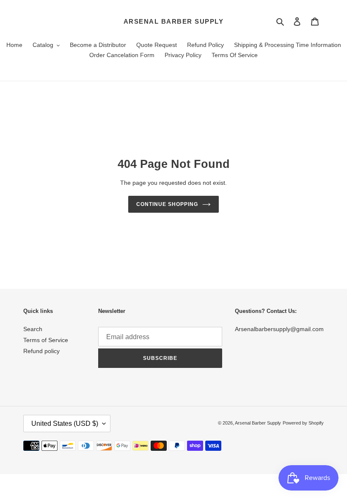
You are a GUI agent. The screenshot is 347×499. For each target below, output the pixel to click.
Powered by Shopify (303, 422)
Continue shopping (167, 204)
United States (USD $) (64, 423)
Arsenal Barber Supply (174, 21)
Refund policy (41, 351)
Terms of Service (45, 340)
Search (32, 329)
